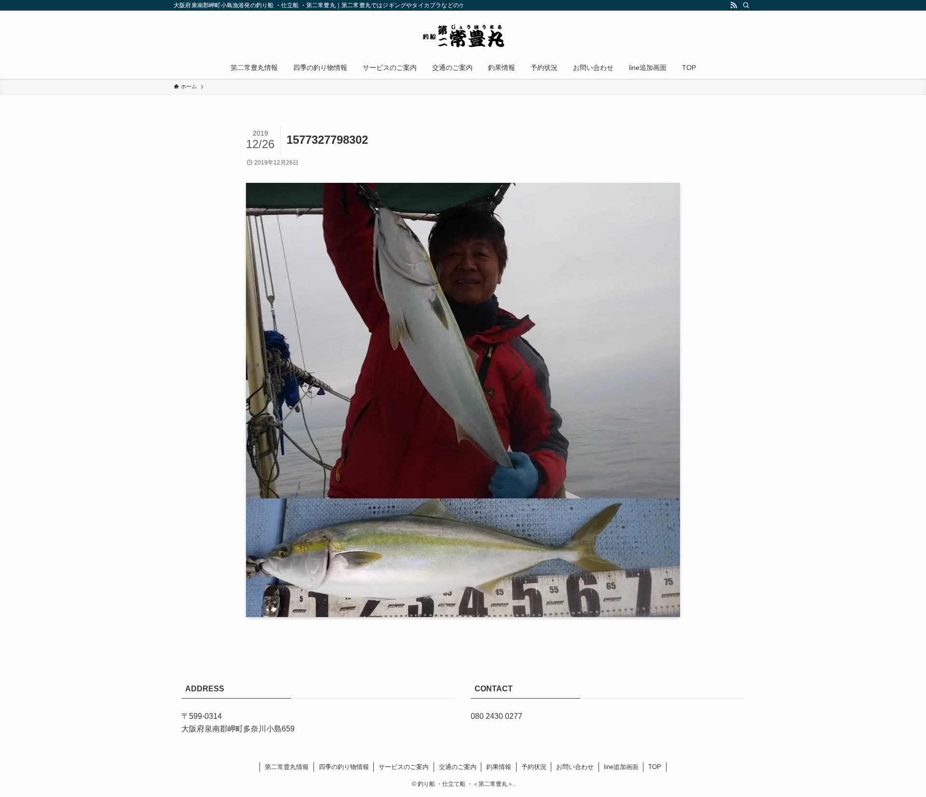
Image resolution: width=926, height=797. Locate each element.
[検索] (746, 5)
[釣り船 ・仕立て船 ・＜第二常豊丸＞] (463, 35)
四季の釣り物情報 (344, 766)
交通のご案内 (458, 766)
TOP (654, 766)
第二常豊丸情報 (287, 766)
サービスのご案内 (404, 766)
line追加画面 (621, 766)
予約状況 (533, 766)
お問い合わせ (575, 766)
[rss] (733, 5)
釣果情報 (498, 766)
